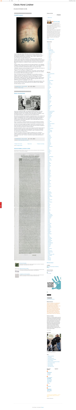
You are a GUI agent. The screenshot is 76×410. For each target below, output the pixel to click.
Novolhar (49, 207)
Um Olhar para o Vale (51, 254)
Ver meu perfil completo (50, 39)
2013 (49, 64)
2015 (49, 61)
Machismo (49, 191)
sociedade (49, 239)
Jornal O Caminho (50, 360)
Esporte (49, 145)
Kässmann (49, 183)
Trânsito (49, 253)
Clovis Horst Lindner (23, 4)
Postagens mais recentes (18, 143)
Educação (49, 138)
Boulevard (49, 98)
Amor (48, 85)
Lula (48, 188)
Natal (48, 203)
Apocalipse (49, 87)
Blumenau (49, 95)
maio (49, 56)
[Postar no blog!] (31, 86)
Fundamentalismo (50, 156)
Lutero (49, 189)
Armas (49, 88)
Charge (49, 103)
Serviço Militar (50, 238)
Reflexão (19, 87)
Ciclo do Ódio (50, 105)
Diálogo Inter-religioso (51, 123)
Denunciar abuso (50, 262)
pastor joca (49, 386)
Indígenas (49, 173)
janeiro (50, 60)
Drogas (49, 132)
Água (48, 78)
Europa (49, 149)
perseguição (50, 216)
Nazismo (49, 204)
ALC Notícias (50, 357)
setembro (50, 53)
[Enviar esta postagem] (28, 86)
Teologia (22, 87)
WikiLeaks (49, 258)
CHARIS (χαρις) (18, 15)
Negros (49, 205)
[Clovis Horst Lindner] (47, 272)
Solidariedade (50, 240)
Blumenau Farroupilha (23, 263)
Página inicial (30, 143)
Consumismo (50, 115)
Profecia (49, 224)
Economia (49, 136)
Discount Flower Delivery (50, 299)
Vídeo (49, 256)
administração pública (51, 73)
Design (49, 122)
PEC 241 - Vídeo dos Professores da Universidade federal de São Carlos (49, 381)
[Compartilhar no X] (32, 86)
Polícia (49, 221)
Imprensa (49, 171)
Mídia (48, 197)
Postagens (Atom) (19, 145)
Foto (48, 155)
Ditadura (49, 129)
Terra (48, 247)
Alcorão (49, 81)
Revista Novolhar (50, 365)
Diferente (49, 124)
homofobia (49, 163)
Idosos (49, 166)
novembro (50, 49)
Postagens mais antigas (40, 143)
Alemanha (49, 82)
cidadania (49, 106)
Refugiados (49, 231)
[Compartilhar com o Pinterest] (34, 86)
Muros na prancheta (19, 93)
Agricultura (49, 77)
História (49, 162)
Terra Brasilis (50, 248)
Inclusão (49, 172)
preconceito (49, 223)
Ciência (49, 107)
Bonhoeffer (49, 97)
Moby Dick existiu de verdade (24, 268)
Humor (49, 164)
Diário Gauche (49, 372)
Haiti (48, 161)
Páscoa (49, 212)
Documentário (50, 130)
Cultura (49, 120)
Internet (49, 174)
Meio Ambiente (50, 196)
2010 (49, 68)
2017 (49, 47)
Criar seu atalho (49, 273)
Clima (49, 110)
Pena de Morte (50, 214)
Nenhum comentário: (24, 86)
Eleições (49, 139)
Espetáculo (49, 144)
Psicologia (49, 225)
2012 (49, 65)
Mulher (49, 198)
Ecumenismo (50, 137)
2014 (49, 63)
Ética (48, 147)
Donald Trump (50, 131)
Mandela (49, 194)
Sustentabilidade (50, 242)
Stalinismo (49, 241)
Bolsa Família (50, 96)
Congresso (49, 114)
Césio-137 (49, 102)
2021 (49, 43)
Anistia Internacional (51, 358)
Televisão (49, 245)
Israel (48, 178)
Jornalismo (49, 180)
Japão (49, 179)
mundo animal (50, 199)
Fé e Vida (49, 153)
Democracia (49, 121)
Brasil (48, 99)
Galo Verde (49, 158)
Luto (48, 190)
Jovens (49, 181)
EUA (48, 148)
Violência (49, 257)
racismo (49, 228)
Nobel (49, 206)
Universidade (50, 255)
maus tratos (49, 195)
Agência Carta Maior (51, 356)
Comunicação (50, 113)
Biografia (49, 94)
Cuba (48, 119)
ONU (48, 208)
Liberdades (49, 186)
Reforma (49, 230)
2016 (49, 48)
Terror (49, 249)
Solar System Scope (51, 366)
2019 (49, 44)
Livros (49, 187)
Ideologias (49, 165)
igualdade (49, 170)
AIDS (48, 79)
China (49, 104)
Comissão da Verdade (51, 111)
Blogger (42, 407)
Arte (48, 89)
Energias (49, 140)
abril (49, 57)
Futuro (49, 157)
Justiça (49, 182)
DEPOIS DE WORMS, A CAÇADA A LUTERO (22, 148)
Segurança (49, 237)
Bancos (49, 90)
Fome (48, 154)
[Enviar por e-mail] (30, 86)
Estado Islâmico (50, 146)
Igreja (48, 169)
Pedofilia (49, 213)
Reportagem (50, 233)
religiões (49, 232)
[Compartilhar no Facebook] (33, 86)
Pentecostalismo (50, 215)
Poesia (49, 220)
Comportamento (50, 112)
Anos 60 (49, 86)
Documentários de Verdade (52, 359)
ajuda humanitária (50, 80)
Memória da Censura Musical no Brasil (53, 361)
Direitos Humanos (50, 128)
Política (49, 222)
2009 (49, 69)
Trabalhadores (50, 250)
